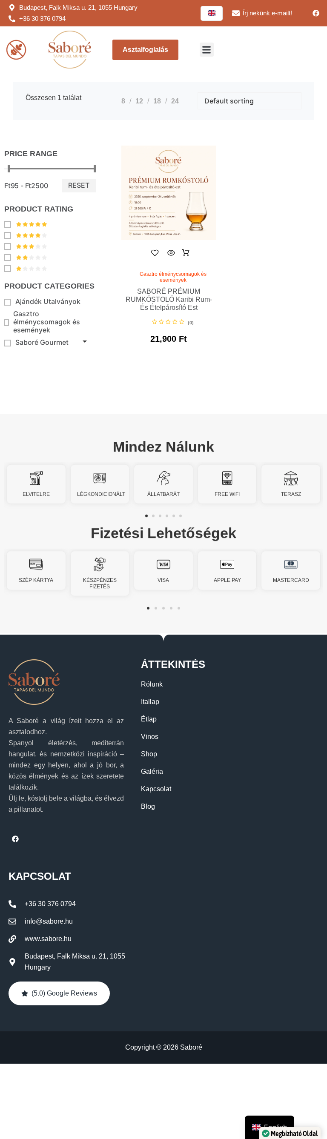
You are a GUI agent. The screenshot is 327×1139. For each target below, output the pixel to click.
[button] (207, 50)
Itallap (150, 701)
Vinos (149, 736)
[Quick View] (171, 253)
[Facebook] (316, 13)
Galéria (152, 771)
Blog (148, 806)
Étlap (149, 719)
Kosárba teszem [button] (185, 253)
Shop (149, 754)
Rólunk (152, 684)
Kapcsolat (156, 789)
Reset (78, 185)
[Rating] (25, 223)
